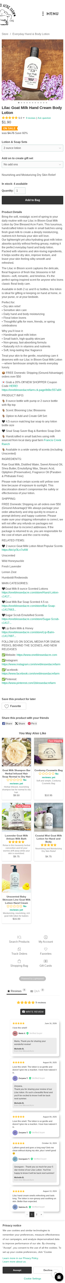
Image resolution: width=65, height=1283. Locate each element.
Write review (34, 1011)
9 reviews (31, 118)
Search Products (19, 941)
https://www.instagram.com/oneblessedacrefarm (31, 664)
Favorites (45, 953)
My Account (46, 941)
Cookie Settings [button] (32, 1278)
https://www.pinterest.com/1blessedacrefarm (29, 683)
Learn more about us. (14, 1261)
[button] (14, 706)
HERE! (13, 386)
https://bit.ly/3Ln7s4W (15, 549)
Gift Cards (46, 965)
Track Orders (19, 953)
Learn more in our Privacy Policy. (21, 1258)
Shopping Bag (19, 965)
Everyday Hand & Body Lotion (31, 34)
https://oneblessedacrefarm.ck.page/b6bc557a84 (31, 389)
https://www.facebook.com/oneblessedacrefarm (30, 673)
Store (5, 34)
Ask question (44, 118)
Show (59, 1277)
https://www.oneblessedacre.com (37, 654)
